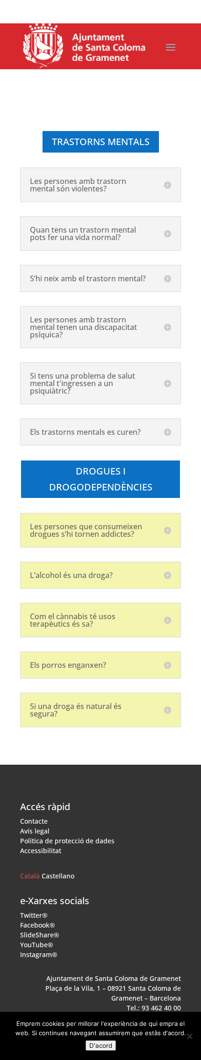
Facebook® (37, 925)
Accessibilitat (40, 850)
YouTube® (36, 944)
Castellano (58, 875)
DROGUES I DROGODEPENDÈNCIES (100, 479)
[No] (189, 1036)
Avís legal (35, 830)
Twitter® (34, 915)
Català (30, 875)
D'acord (100, 1045)
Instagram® (38, 954)
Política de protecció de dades (67, 840)
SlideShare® (39, 934)
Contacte (34, 821)
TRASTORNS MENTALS (101, 141)
